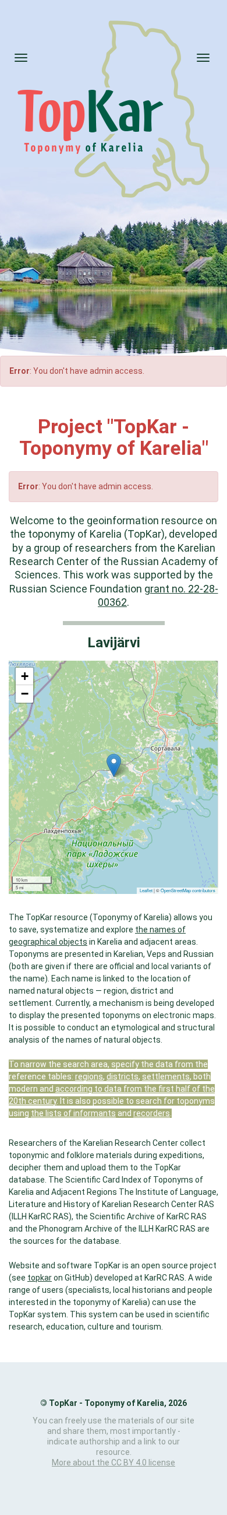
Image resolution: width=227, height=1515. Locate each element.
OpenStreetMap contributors (188, 890)
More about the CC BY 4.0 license (113, 1462)
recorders (151, 1113)
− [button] (25, 693)
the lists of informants (73, 1113)
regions (89, 1076)
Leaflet (146, 890)
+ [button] (25, 676)
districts (123, 1076)
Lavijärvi (113, 643)
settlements (166, 1076)
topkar (39, 1277)
